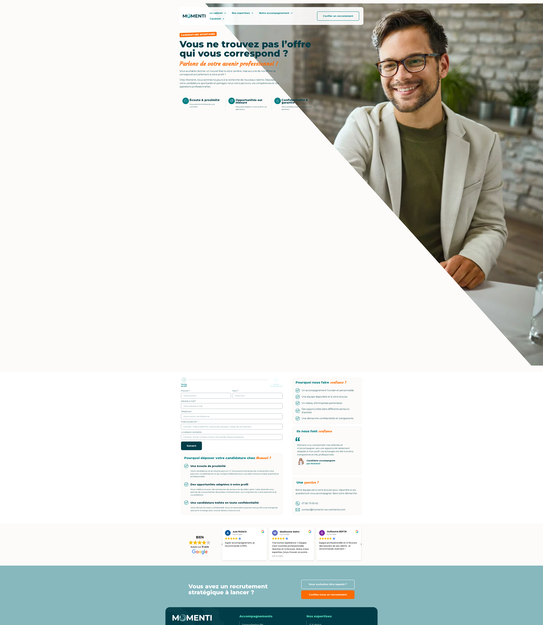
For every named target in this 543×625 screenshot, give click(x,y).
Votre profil (184, 385)
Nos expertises (241, 13)
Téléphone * (186, 412)
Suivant (191, 445)
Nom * (235, 391)
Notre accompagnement (274, 13)
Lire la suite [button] (277, 556)
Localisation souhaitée (191, 432)
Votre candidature (276, 385)
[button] (361, 544)
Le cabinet (216, 13)
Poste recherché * (189, 422)
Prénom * (185, 391)
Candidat (215, 18)
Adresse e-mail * (188, 401)
